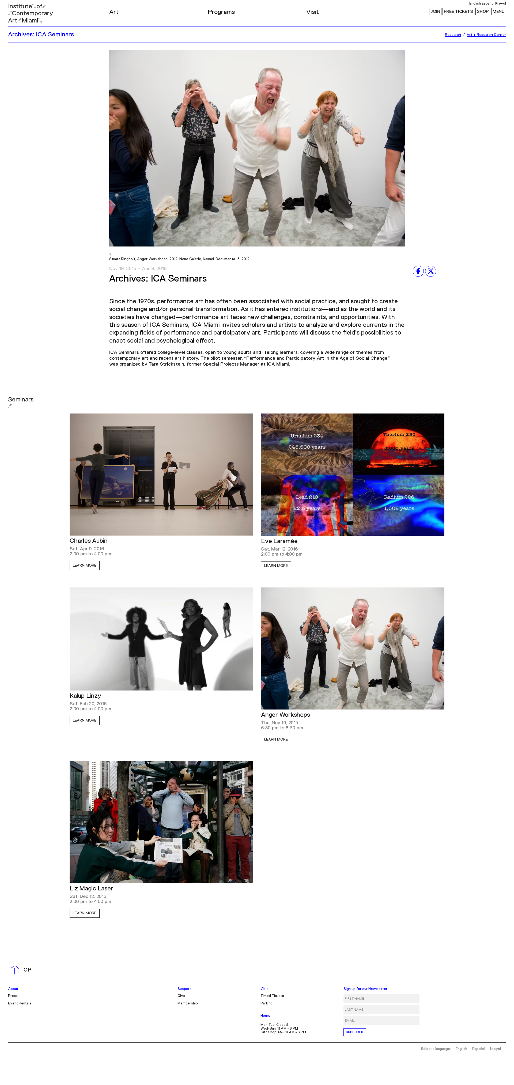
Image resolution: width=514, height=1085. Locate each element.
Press (13, 996)
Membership (187, 1003)
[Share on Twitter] (430, 271)
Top (22, 970)
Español (488, 3)
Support (184, 989)
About (13, 989)
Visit (312, 12)
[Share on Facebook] (418, 271)
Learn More (84, 565)
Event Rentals (19, 1003)
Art (114, 12)
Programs (221, 12)
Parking (266, 1003)
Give (181, 996)
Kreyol (500, 3)
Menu (499, 11)
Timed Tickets (272, 996)
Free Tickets (458, 11)
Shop (483, 11)
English (475, 3)
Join (435, 11)
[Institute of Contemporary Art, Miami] (16, 10)
